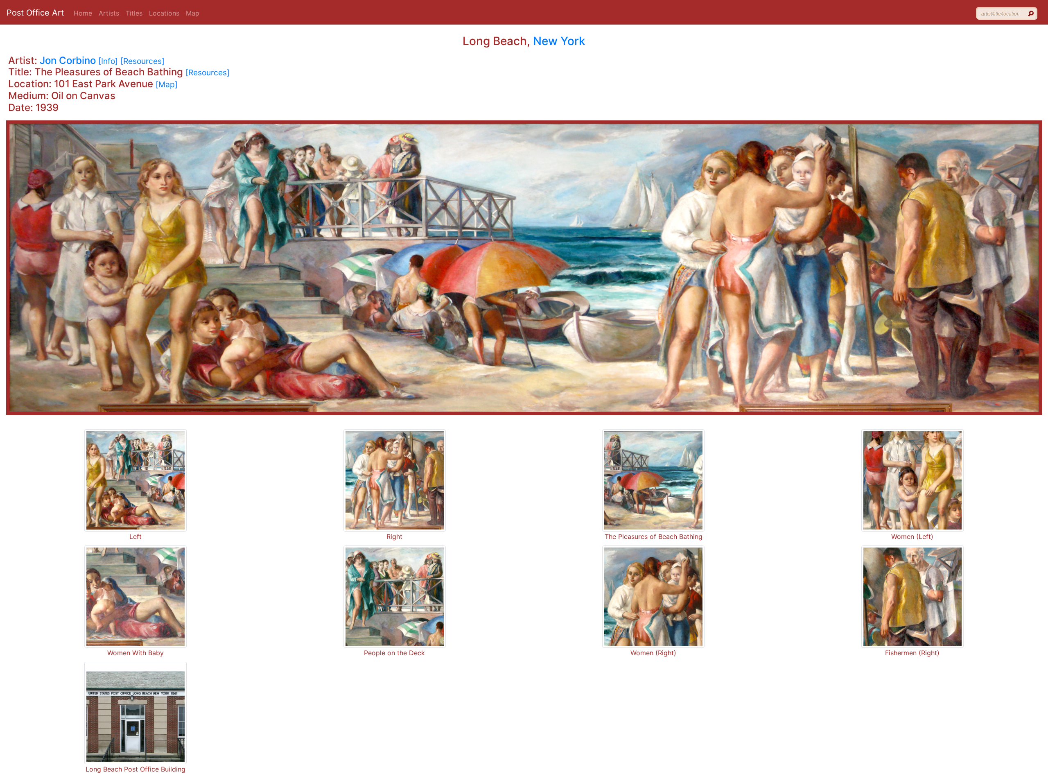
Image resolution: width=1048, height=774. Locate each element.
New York (559, 41)
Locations (164, 13)
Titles (134, 13)
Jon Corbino (68, 60)
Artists (109, 13)
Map (192, 13)
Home (83, 13)
